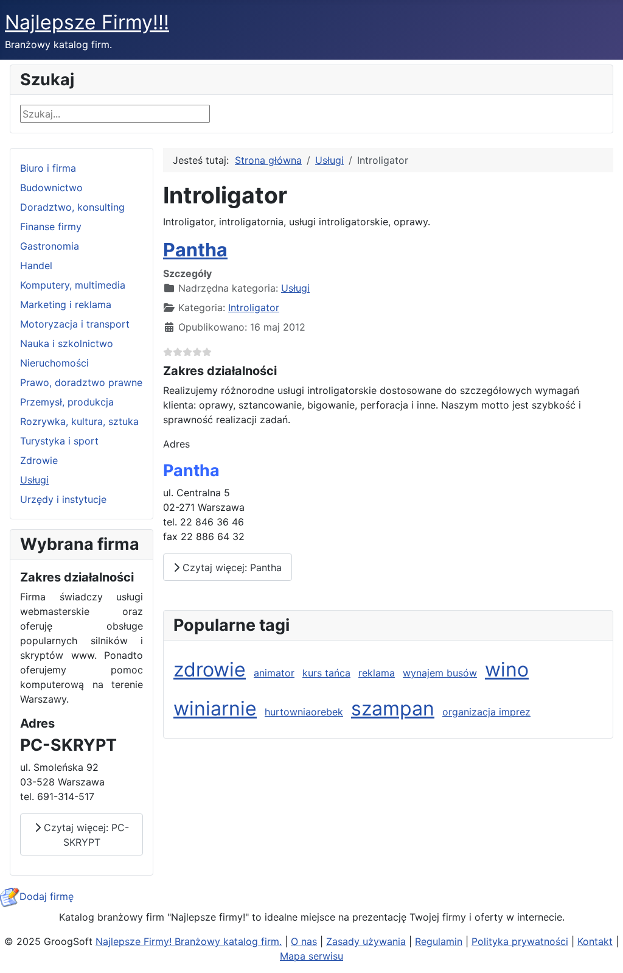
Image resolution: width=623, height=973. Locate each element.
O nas (304, 941)
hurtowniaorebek (304, 712)
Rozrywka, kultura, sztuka (79, 421)
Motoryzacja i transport (75, 324)
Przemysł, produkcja (67, 402)
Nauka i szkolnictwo (66, 343)
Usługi (34, 480)
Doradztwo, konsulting (72, 207)
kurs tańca (326, 673)
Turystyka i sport (59, 441)
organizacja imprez (486, 712)
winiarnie (215, 708)
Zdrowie (39, 460)
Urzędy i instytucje (63, 499)
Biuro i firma (48, 168)
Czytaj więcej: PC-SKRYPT (85, 834)
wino (507, 669)
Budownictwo (51, 187)
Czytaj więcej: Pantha (230, 567)
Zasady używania (366, 941)
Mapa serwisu (311, 956)
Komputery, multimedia (72, 285)
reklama (376, 673)
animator (274, 673)
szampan (392, 708)
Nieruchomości (54, 363)
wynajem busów (440, 673)
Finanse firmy (51, 226)
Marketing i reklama (65, 304)
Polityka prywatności (520, 941)
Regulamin (438, 941)
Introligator (253, 307)
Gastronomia (49, 246)
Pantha (195, 250)
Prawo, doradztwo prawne (81, 382)
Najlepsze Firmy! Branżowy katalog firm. (189, 941)
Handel (36, 265)
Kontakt (595, 941)
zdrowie (209, 669)
